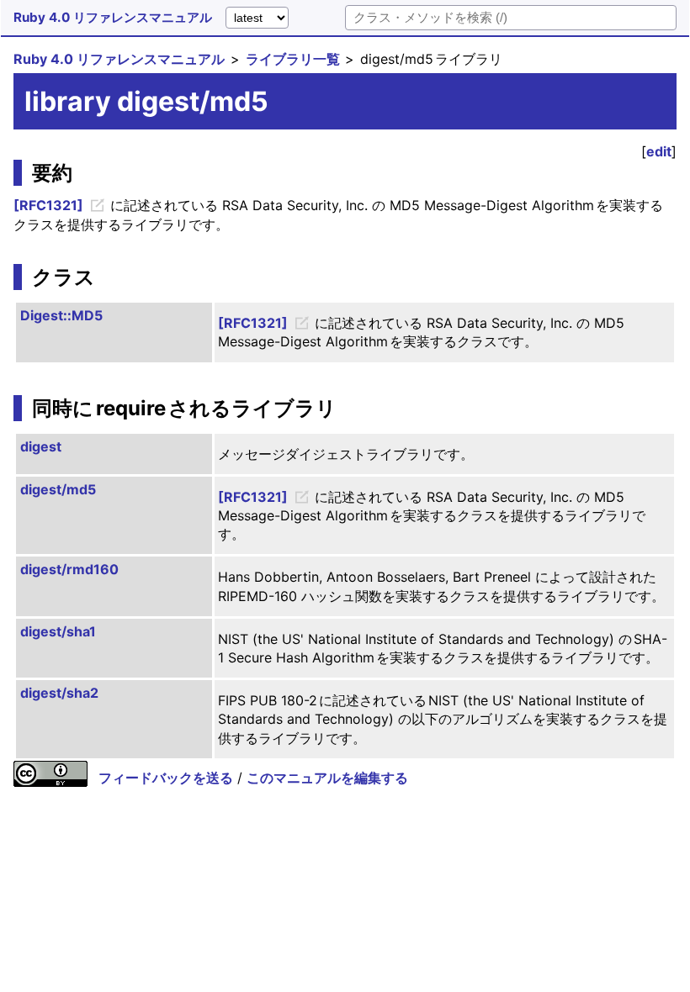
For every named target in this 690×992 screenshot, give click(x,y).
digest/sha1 (58, 631)
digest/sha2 (59, 692)
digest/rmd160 (69, 569)
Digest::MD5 (61, 315)
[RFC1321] (48, 205)
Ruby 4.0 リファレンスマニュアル (112, 17)
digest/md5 (58, 489)
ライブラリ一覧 (293, 58)
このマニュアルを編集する (327, 777)
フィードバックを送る (165, 777)
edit (658, 151)
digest (40, 446)
